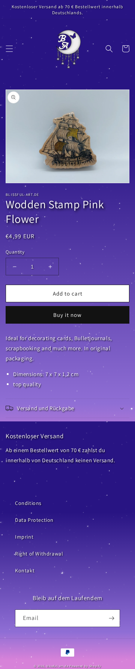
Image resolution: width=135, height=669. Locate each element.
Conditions (28, 503)
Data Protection (34, 520)
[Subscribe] (111, 618)
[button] (9, 48)
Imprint (24, 536)
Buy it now (67, 314)
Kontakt (24, 570)
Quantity (15, 252)
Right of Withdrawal (39, 553)
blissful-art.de (57, 666)
